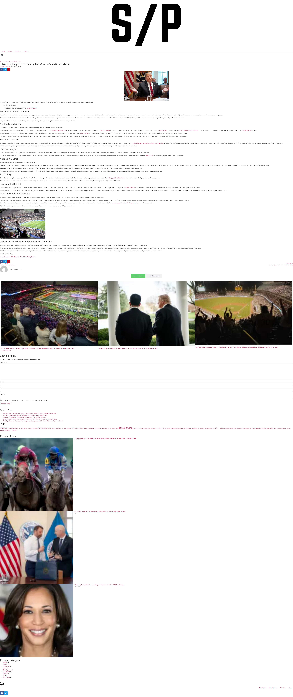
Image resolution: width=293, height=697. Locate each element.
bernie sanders (95, 428)
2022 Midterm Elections (66, 428)
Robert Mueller (246, 428)
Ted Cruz (284, 428)
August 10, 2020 (31, 108)
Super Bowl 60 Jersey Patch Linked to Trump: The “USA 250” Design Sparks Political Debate (30, 419)
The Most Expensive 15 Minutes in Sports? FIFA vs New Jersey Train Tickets (25, 415)
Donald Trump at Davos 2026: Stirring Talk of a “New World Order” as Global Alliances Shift (128, 348)
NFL (4, 675)
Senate (274, 428)
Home (3, 51)
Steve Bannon (279, 428)
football (154, 428)
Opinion (5, 673)
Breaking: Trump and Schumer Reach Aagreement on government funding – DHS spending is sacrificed (32, 421)
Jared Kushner (181, 428)
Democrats (110, 428)
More (25, 51)
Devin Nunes (115, 428)
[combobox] (146, 55)
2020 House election (22, 428)
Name (2, 381)
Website (2, 394)
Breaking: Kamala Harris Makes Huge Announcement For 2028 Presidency (24, 417)
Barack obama (87, 428)
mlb (9, 257)
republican (226, 428)
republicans (239, 428)
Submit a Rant (273, 688)
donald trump (4, 257)
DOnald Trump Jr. (136, 428)
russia (250, 428)
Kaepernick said (130, 187)
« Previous (4, 350)
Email (2, 388)
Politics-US (17, 62)
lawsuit (209, 428)
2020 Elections (13, 428)
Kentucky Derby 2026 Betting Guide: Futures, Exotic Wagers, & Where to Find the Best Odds (29, 413)
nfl (10, 257)
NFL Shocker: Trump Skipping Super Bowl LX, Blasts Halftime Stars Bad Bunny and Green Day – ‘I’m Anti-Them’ (37, 348)
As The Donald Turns (77, 428)
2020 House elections (32, 428)
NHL (12, 257)
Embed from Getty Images (5, 208)
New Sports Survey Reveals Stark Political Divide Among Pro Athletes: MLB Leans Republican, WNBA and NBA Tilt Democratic (236, 347)
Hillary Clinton (163, 428)
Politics (17, 51)
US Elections (6, 671)
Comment (3, 362)
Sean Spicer (270, 428)
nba (214, 428)
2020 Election (4, 428)
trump (1, 430)
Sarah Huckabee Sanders (259, 428)
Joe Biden (194, 428)
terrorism (288, 428)
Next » (9, 350)
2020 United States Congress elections (49, 428)
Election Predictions (144, 428)
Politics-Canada (9, 62)
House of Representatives (172, 428)
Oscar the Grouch (19, 257)
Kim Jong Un (205, 428)
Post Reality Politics (29, 257)
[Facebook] (2, 693)
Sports (10, 51)
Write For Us (262, 688)
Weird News (6, 677)
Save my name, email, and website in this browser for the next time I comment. (24, 400)
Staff (290, 688)
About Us (283, 688)
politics (222, 428)
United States (6, 430)
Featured (150, 428)
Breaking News (7, 670)
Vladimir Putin (13, 430)
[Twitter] (6, 693)
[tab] (138, 276)
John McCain (200, 428)
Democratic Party (103, 428)
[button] (1, 69)
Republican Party (232, 428)
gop (157, 428)
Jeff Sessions (188, 428)
